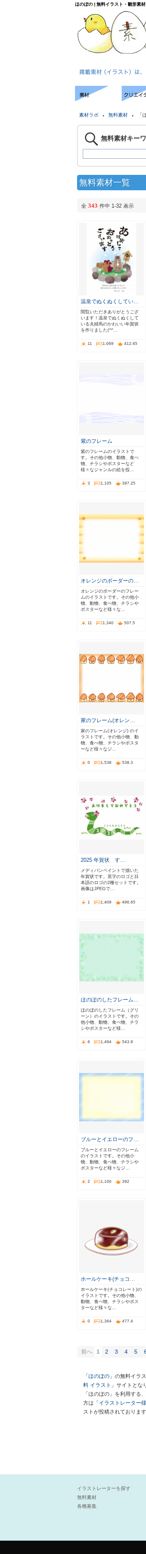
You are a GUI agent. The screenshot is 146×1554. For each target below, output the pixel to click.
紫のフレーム (96, 441)
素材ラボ (89, 115)
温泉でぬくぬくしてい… (110, 301)
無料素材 (118, 115)
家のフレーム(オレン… (108, 720)
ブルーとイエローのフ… (110, 1139)
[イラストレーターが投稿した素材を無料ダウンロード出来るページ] (98, 99)
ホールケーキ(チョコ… (108, 1279)
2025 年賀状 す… (103, 860)
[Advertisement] (36, 110)
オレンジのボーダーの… (110, 581)
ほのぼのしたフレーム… (110, 1000)
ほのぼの (99, 1376)
